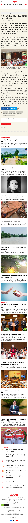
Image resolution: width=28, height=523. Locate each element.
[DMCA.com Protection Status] (14, 505)
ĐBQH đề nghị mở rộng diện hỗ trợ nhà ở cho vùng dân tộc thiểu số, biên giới (12, 335)
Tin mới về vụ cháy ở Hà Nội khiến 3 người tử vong (15, 476)
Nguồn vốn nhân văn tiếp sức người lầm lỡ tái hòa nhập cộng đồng (15, 486)
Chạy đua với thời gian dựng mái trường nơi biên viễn (14, 450)
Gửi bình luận (6, 124)
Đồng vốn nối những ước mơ (13, 481)
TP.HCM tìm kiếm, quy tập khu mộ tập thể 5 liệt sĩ (16, 471)
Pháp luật (21, 4)
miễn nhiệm (5, 111)
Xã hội (26, 4)
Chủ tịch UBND (12, 111)
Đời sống (12, 10)
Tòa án (10, 4)
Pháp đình (15, 4)
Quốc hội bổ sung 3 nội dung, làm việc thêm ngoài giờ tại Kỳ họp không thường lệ (12, 363)
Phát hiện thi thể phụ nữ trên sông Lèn (11, 221)
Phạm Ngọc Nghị (19, 111)
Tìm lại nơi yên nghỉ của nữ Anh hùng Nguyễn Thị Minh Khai (14, 168)
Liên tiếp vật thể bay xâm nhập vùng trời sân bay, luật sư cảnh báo (15, 461)
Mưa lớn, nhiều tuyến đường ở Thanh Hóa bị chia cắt (14, 140)
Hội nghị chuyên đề (6, 115)
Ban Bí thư (19, 113)
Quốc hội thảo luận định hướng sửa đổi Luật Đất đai (13, 391)
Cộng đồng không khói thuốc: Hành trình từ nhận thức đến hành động (14, 276)
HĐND (14, 113)
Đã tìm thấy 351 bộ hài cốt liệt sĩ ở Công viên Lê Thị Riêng (15, 466)
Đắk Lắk (13, 115)
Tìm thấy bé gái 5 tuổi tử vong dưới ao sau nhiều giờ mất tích (14, 248)
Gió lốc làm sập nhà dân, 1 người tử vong (12, 196)
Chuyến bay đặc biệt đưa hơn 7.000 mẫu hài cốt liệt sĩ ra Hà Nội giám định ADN (13, 420)
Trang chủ (3, 10)
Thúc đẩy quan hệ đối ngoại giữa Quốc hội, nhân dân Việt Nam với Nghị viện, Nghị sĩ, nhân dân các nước (14, 306)
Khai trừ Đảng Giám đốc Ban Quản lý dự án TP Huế (15, 455)
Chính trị (6, 4)
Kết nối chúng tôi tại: (14, 517)
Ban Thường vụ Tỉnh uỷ (7, 113)
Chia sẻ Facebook (6, 108)
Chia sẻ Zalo (14, 108)
